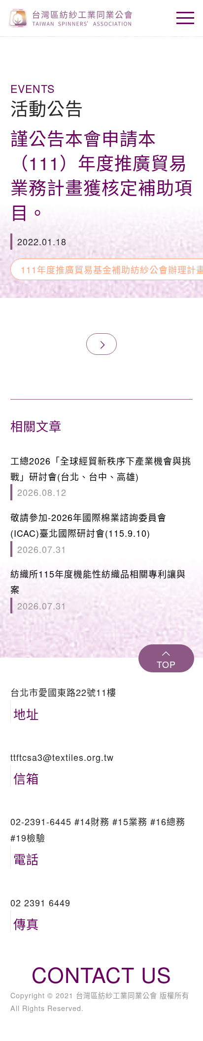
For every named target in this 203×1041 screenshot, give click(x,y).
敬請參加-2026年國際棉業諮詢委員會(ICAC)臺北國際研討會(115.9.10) (88, 533)
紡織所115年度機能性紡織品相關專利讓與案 (98, 589)
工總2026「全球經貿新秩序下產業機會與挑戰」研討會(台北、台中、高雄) (100, 476)
